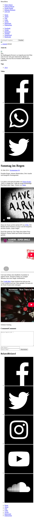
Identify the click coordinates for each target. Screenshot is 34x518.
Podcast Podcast (9, 6)
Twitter (7, 30)
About (6, 16)
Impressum (8, 23)
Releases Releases (10, 10)
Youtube (7, 33)
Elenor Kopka (27, 181)
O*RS (27, 225)
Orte (6, 18)
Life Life (7, 11)
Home (6, 15)
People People (9, 8)
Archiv (7, 21)
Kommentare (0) (15, 170)
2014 (6, 67)
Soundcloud (8, 35)
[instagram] (19, 443)
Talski (24, 185)
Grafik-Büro (7, 281)
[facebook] (19, 385)
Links (6, 20)
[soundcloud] (19, 502)
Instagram (7, 32)
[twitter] (19, 414)
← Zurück (4, 44)
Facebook (7, 28)
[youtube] (19, 473)
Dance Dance (9, 5)
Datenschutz (8, 25)
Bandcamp (8, 37)
